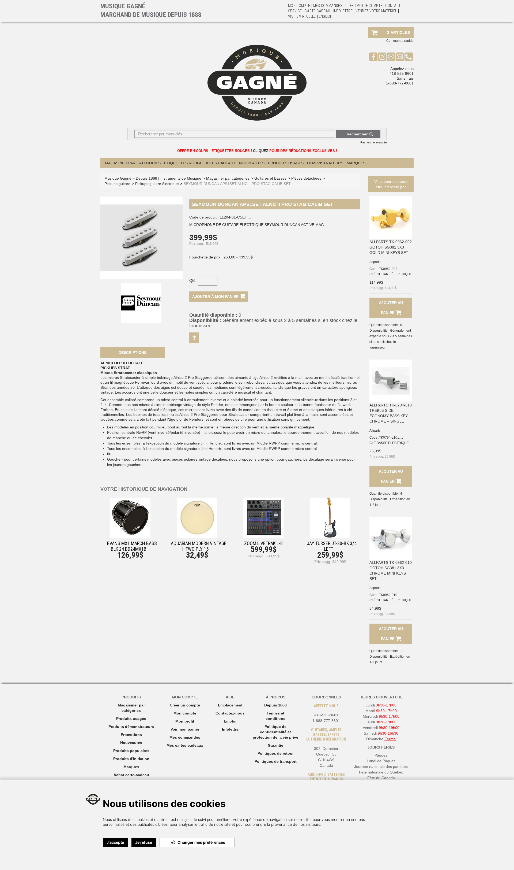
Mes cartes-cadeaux (185, 745)
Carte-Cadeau (317, 11)
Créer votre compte (363, 5)
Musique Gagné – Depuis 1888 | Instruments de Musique (152, 178)
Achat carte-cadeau (131, 775)
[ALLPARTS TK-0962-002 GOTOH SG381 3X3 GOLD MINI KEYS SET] (390, 217)
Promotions (131, 734)
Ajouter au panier (391, 308)
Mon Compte (299, 5)
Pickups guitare (117, 184)
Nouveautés (251, 163)
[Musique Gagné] (257, 83)
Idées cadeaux (221, 163)
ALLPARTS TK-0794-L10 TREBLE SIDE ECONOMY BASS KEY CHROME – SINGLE (390, 413)
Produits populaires (131, 751)
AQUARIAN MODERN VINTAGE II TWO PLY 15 (198, 546)
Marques (356, 163)
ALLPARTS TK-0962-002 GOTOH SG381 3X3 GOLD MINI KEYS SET (390, 247)
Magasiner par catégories (133, 163)
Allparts (374, 262)
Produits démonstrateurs (131, 726)
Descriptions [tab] (132, 352)
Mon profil (184, 721)
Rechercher (357, 134)
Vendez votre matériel (376, 11)
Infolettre (343, 11)
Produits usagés (131, 718)
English (325, 16)
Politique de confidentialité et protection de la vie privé (275, 731)
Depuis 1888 (275, 705)
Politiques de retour (276, 753)
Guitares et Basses (270, 178)
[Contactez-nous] (399, 56)
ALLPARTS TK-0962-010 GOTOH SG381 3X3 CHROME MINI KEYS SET (390, 570)
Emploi (230, 721)
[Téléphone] (408, 56)
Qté (192, 280)
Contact (392, 5)
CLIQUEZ (260, 151)
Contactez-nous (230, 713)
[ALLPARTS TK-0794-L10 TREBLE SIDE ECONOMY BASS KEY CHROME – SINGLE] (390, 381)
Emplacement (230, 705)
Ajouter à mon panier (216, 296)
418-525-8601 (402, 73)
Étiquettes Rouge (183, 163)
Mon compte (184, 713)
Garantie (275, 745)
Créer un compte (185, 705)
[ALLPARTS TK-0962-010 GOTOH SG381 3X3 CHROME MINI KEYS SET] (390, 538)
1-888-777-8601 (400, 83)
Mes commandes (328, 5)
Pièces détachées (306, 178)
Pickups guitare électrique (157, 184)
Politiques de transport (276, 761)
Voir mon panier (185, 729)
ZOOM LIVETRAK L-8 (263, 543)
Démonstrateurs (325, 163)
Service (295, 11)
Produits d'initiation (131, 759)
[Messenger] (391, 56)
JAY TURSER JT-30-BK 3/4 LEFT (332, 546)
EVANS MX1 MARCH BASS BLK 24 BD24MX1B (132, 546)
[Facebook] (373, 56)
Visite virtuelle (302, 16)
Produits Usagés (286, 163)
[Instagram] (382, 56)
